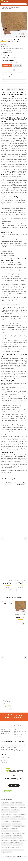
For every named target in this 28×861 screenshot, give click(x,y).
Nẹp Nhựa (16, 7)
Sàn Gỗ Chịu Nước (13, 812)
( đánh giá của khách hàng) (13, 41)
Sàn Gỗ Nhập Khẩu (15, 809)
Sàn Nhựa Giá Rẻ (5, 828)
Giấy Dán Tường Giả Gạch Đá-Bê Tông (18, 807)
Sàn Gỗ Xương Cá (5, 847)
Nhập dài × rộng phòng (7, 65)
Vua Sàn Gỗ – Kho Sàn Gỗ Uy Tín (16, 856)
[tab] (3, 89)
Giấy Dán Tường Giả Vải (6, 835)
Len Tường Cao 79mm (18, 845)
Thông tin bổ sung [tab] (11, 89)
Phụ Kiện (10, 7)
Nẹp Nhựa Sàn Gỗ (6, 8)
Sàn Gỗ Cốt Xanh (22, 819)
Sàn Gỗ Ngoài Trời (17, 835)
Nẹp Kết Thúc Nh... (7, 583)
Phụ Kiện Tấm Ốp (5, 830)
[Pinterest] (14, 715)
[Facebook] (6, 715)
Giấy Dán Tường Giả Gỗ (6, 852)
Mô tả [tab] (3, 89)
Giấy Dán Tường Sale (6, 823)
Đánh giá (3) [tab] (20, 89)
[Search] (25, 4)
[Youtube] (21, 715)
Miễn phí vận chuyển (11, 466)
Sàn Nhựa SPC (12, 100)
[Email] (19, 715)
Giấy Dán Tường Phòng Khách (7, 804)
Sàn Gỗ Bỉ (4, 842)
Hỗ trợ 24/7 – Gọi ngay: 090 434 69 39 (14, 778)
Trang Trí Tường (5, 802)
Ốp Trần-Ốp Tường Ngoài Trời (18, 826)
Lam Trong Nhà (5, 819)
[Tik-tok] (16, 715)
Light (24, 138)
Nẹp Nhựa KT (12, 241)
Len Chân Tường (8, 323)
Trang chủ (4, 7)
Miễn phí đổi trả (21, 425)
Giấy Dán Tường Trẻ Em (6, 814)
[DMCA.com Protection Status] (7, 791)
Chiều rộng (19, 69)
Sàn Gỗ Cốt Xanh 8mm (17, 838)
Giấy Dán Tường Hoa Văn (7, 849)
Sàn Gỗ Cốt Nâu (5, 821)
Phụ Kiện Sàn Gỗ (7, 50)
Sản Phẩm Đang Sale (17, 823)
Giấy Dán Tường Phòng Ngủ (16, 802)
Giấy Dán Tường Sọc (6, 816)
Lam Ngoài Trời (14, 828)
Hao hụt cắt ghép (6, 76)
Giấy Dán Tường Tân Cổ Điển (18, 833)
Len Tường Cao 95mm (6, 838)
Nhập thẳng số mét (17, 65)
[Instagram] (11, 715)
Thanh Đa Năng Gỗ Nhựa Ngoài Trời (15, 842)
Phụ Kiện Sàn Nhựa (5, 809)
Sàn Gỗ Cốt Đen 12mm (18, 849)
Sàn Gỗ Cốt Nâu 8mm (6, 833)
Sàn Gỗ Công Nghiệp (15, 172)
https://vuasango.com (20, 858)
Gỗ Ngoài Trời (4, 812)
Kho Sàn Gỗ (9, 52)
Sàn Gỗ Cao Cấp (14, 830)
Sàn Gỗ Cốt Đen (5, 840)
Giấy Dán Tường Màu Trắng (18, 816)
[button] (26, 1)
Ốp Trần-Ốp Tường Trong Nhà (19, 814)
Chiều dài (7, 69)
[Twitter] (8, 715)
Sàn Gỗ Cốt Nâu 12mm (15, 847)
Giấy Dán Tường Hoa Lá (15, 821)
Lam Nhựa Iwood (14, 840)
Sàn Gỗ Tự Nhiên (10, 393)
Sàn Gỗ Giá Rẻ (13, 819)
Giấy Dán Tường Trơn (20, 804)
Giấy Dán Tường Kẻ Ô (6, 826)
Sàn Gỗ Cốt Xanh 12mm (6, 845)
